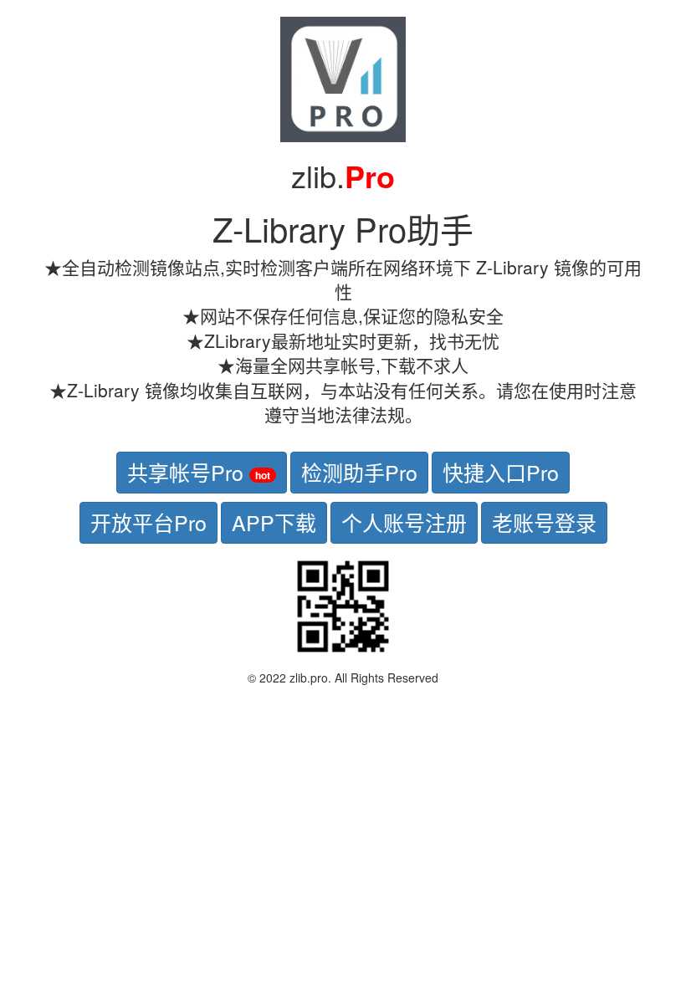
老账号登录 (544, 522)
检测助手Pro (359, 472)
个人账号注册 (404, 522)
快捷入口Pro (501, 472)
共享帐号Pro (198, 472)
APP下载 (274, 522)
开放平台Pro (148, 522)
